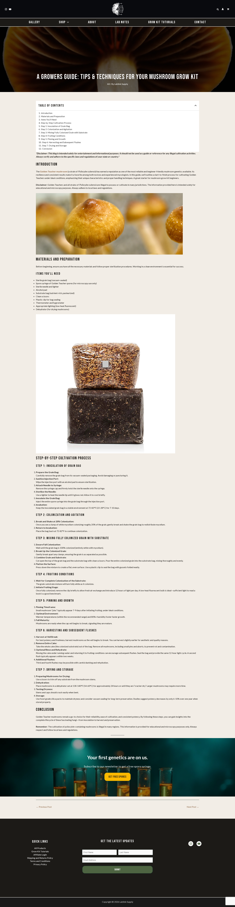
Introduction (46, 113)
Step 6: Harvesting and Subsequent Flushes (61, 142)
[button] (218, 9)
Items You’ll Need (48, 119)
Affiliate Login (40, 854)
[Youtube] (10, 9)
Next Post (193, 806)
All (108, 84)
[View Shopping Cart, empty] (228, 9)
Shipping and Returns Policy (40, 858)
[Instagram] (6, 9)
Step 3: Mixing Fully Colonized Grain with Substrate (64, 132)
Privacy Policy (40, 864)
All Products (40, 848)
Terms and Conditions (40, 861)
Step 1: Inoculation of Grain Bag (55, 126)
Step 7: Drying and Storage (54, 145)
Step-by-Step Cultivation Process (56, 123)
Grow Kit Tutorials (40, 851)
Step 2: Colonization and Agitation (56, 129)
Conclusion (47, 148)
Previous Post (44, 806)
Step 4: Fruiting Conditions (53, 136)
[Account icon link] (223, 9)
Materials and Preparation (53, 116)
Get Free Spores (117, 776)
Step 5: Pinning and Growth (53, 139)
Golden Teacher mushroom (53, 171)
